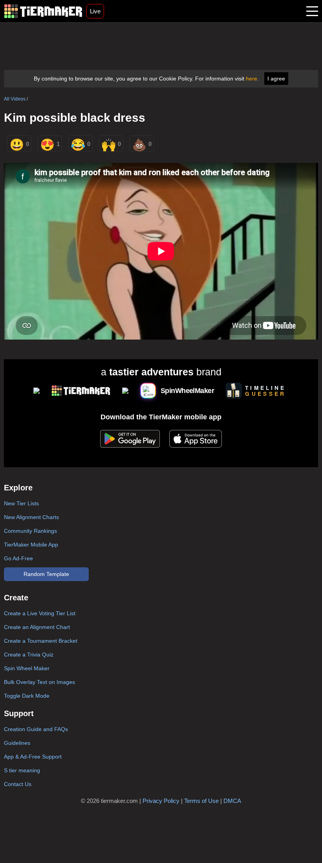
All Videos (15, 99)
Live (95, 11)
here (251, 78)
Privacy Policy (161, 800)
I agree (276, 78)
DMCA (232, 800)
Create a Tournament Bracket (40, 641)
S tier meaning (22, 770)
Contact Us (17, 784)
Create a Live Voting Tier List (39, 613)
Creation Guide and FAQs (36, 729)
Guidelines (17, 743)
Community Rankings (30, 531)
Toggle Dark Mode (26, 696)
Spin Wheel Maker (26, 668)
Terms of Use (201, 800)
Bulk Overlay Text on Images (39, 682)
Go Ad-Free (18, 558)
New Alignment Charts (31, 517)
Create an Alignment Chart (37, 627)
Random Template (46, 574)
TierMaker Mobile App (31, 544)
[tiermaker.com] (43, 11)
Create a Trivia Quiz (28, 654)
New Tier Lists (21, 503)
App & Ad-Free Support (33, 756)
